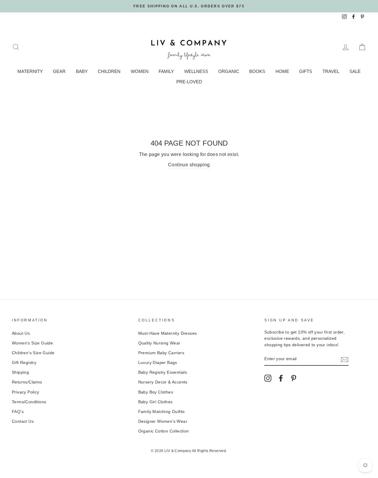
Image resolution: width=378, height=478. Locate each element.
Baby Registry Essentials (162, 372)
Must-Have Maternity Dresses (167, 333)
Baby (82, 71)
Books (257, 71)
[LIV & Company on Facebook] (280, 378)
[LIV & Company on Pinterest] (293, 378)
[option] (189, 6)
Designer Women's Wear (162, 421)
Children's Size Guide (33, 353)
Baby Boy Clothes (155, 392)
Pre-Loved (189, 81)
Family (166, 71)
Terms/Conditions (29, 402)
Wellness (196, 71)
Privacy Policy (25, 392)
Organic (228, 71)
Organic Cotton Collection (163, 431)
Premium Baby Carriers (161, 353)
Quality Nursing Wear (159, 343)
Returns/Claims (27, 382)
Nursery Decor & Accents (163, 382)
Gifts (305, 71)
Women (140, 71)
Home (282, 71)
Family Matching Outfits (161, 411)
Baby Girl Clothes (155, 402)
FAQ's (18, 411)
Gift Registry (24, 362)
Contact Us (23, 421)
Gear (59, 71)
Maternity (30, 71)
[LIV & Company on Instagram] (267, 378)
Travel (330, 71)
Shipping (20, 372)
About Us (21, 333)
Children (109, 71)
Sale (355, 71)
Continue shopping (189, 164)
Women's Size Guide (32, 343)
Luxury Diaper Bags (157, 362)
